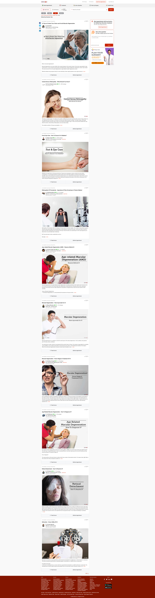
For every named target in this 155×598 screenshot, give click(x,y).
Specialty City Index (67, 592)
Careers (91, 581)
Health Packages (63, 594)
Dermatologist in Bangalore (82, 585)
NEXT (86, 573)
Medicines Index (51, 594)
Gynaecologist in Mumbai (57, 582)
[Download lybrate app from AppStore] (108, 588)
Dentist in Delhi (43, 579)
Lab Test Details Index (70, 594)
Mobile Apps (92, 582)
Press (91, 589)
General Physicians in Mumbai (58, 580)
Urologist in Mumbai (56, 587)
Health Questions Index (87, 592)
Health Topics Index (44, 594)
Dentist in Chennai (68, 579)
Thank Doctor (54, 75)
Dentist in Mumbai (56, 579)
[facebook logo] (104, 579)
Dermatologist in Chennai (69, 584)
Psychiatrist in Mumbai (57, 583)
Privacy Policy (92, 587)
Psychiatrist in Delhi (44, 583)
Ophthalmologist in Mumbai (58, 588)
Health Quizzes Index (95, 592)
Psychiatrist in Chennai (69, 583)
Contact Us (92, 580)
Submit (109, 45)
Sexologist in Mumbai (57, 589)
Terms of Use (92, 583)
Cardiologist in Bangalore (82, 582)
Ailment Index (57, 594)
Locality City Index (55, 592)
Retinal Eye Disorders (48, 15)
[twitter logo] (106, 579)
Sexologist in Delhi (44, 589)
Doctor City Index (48, 592)
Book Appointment (78, 75)
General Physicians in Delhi (46, 580)
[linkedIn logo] (109, 579)
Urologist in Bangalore (81, 588)
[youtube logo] (111, 579)
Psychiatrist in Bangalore (82, 584)
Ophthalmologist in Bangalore (83, 589)
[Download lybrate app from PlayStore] (108, 585)
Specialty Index (61, 592)
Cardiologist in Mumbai (57, 581)
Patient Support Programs (88, 594)
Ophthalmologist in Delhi (45, 588)
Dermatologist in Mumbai (57, 584)
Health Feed (55, 15)
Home (42, 15)
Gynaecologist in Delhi (45, 582)
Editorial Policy (92, 588)
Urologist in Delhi (44, 587)
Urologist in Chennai (68, 587)
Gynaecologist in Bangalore (82, 583)
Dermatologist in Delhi (45, 584)
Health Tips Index (79, 592)
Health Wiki (74, 592)
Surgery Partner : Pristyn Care (95, 584)
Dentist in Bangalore (81, 579)
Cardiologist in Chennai (69, 581)
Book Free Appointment (101, 1)
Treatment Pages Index (79, 594)
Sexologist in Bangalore (82, 590)
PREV (44, 573)
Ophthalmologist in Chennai (70, 588)
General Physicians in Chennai (70, 580)
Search (111, 9)
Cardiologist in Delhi (44, 581)
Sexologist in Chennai (69, 589)
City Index (43, 592)
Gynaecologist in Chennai (69, 582)
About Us (91, 579)
